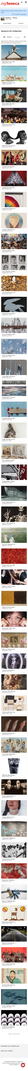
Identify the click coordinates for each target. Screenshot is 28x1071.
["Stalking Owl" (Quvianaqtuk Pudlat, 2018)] (14, 306)
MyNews (8, 18)
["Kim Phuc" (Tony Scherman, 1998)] (14, 684)
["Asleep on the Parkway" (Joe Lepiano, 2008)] (14, 936)
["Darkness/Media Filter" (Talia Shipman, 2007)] (14, 789)
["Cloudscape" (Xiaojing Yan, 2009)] (14, 831)
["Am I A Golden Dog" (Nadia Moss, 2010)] (14, 957)
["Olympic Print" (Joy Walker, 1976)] (14, 558)
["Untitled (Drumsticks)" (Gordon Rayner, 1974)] (14, 201)
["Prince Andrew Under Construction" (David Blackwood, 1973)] (14, 495)
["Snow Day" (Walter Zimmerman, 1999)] (14, 348)
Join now (23, 14)
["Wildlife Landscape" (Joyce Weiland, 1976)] (14, 75)
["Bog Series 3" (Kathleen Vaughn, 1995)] (14, 873)
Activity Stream (7, 23)
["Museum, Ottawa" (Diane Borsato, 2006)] (14, 579)
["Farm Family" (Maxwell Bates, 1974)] (14, 747)
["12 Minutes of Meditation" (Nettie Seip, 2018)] (14, 1020)
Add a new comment (7, 1051)
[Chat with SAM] (23, 1065)
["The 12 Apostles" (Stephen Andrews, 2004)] (14, 264)
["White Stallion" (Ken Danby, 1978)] (14, 96)
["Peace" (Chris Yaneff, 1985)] (14, 516)
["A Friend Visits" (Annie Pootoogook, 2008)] (14, 978)
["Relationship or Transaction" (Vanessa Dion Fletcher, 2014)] (14, 390)
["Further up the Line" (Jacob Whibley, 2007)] (14, 705)
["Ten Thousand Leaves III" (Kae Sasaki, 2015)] (14, 285)
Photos (15, 18)
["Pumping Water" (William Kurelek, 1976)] (14, 474)
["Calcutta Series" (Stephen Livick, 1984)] (14, 852)
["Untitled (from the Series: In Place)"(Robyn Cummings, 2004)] (14, 180)
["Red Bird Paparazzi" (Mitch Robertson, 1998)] (14, 411)
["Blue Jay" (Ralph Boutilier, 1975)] (14, 894)
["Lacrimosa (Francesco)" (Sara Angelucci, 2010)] (14, 663)
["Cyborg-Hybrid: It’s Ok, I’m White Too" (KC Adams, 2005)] (14, 810)
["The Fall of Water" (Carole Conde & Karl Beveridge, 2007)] (14, 243)
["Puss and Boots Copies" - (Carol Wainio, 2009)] (14, 453)
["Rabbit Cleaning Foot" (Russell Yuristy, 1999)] (14, 432)
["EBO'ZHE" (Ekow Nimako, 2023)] (14, 768)
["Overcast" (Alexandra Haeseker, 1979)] (14, 537)
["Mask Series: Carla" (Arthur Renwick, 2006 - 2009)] (14, 621)
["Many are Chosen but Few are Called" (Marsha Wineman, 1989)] (14, 642)
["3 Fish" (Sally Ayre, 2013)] (14, 999)
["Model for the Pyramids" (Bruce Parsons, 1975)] (14, 600)
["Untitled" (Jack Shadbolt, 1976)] (14, 159)
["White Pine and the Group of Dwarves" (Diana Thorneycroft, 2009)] (14, 117)
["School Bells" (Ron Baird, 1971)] (14, 369)
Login (2, 10)
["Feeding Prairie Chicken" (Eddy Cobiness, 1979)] (14, 726)
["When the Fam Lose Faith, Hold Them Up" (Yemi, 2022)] (14, 138)
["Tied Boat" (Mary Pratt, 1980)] (14, 222)
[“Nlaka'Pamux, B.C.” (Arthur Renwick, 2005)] (14, 54)
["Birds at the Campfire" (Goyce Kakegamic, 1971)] (14, 915)
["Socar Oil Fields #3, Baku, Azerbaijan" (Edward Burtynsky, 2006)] (14, 327)
